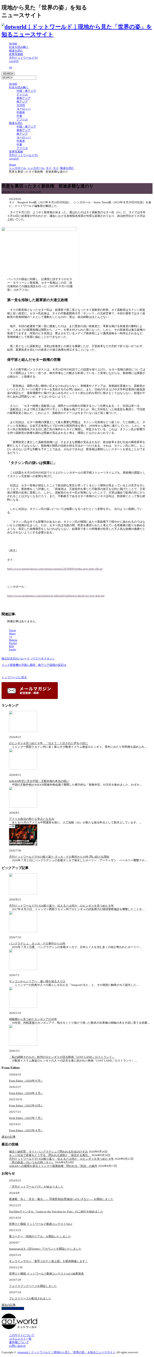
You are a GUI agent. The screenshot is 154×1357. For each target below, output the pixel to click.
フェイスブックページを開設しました (33, 1286)
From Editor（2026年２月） (26, 1093)
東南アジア (24, 98)
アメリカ (22, 94)
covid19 (14, 61)
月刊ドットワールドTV (23, 57)
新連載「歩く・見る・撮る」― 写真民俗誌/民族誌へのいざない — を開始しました (61, 1199)
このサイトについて (21, 1335)
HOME (13, 43)
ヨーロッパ (24, 108)
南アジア (22, 101)
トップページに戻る (14, 677)
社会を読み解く (19, 47)
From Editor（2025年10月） (26, 1105)
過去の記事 (9, 1136)
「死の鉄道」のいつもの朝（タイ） (31, 1162)
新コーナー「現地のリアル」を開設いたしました (40, 1236)
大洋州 (21, 105)
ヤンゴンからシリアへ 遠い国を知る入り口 (37, 981)
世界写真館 (16, 54)
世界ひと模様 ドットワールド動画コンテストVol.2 (40, 1223)
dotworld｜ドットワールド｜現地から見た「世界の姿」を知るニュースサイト (67, 1352)
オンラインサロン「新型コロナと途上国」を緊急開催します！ (48, 1261)
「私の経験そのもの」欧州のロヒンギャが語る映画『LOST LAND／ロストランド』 (62, 1056)
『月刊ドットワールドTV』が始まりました (36, 1186)
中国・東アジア (26, 90)
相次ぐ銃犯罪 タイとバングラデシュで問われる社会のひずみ (48, 1151)
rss (10, 67)
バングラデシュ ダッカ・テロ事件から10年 (37, 943)
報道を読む (16, 50)
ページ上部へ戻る (13, 1308)
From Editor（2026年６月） (26, 1080)
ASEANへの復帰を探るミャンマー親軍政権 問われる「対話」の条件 (53, 1165)
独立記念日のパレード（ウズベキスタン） (28, 658)
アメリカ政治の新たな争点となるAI (31, 818)
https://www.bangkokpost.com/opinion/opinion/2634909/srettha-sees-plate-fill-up (55, 568)
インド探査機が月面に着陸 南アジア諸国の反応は (34, 664)
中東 (19, 115)
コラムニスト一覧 (20, 1338)
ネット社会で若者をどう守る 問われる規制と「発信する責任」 (50, 1155)
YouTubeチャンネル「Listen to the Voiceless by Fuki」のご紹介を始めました (56, 1211)
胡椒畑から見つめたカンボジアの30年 (33, 1019)
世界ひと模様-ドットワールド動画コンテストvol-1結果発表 (46, 1273)
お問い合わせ (17, 1345)
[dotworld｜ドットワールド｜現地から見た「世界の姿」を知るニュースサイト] (77, 34)
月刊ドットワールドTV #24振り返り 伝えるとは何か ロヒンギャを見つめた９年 (61, 905)
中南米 (21, 112)
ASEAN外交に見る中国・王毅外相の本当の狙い (39, 781)
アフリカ (22, 119)
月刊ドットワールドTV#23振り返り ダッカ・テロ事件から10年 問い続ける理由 (59, 856)
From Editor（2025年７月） (26, 1117)
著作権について (19, 1342)
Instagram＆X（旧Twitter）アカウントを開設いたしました (45, 1248)
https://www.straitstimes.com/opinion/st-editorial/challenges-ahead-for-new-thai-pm (56, 595)
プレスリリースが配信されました (30, 1298)
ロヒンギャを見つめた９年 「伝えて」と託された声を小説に (48, 743)
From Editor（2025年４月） (26, 1130)
